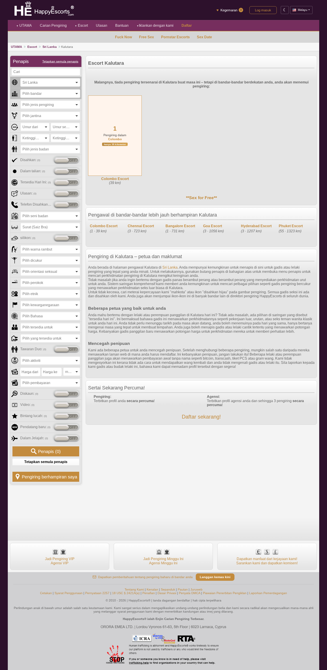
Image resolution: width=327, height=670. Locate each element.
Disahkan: (30, 160)
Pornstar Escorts (175, 37)
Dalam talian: (32, 171)
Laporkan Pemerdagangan (268, 593)
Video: (27, 405)
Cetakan (46, 593)
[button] (50, 82)
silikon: (27, 238)
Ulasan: (28, 193)
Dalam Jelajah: (34, 438)
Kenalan (152, 589)
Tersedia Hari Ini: (35, 182)
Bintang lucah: (33, 416)
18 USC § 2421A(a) (126, 593)
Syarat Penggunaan (68, 593)
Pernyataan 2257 (97, 593)
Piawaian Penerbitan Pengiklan (224, 593)
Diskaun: (29, 393)
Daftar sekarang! (201, 417)
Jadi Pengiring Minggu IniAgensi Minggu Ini (163, 561)
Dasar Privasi (166, 593)
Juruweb (196, 589)
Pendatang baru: (35, 427)
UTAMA (24, 25)
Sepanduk (168, 589)
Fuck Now (123, 37)
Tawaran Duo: (33, 349)
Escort (81, 25)
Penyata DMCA (189, 593)
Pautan (183, 589)
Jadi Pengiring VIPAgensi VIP (60, 561)
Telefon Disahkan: (36, 204)
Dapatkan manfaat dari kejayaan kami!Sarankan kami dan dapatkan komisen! (267, 561)
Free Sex (146, 37)
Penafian (148, 593)
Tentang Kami (134, 589)
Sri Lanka (49, 47)
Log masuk (263, 10)
